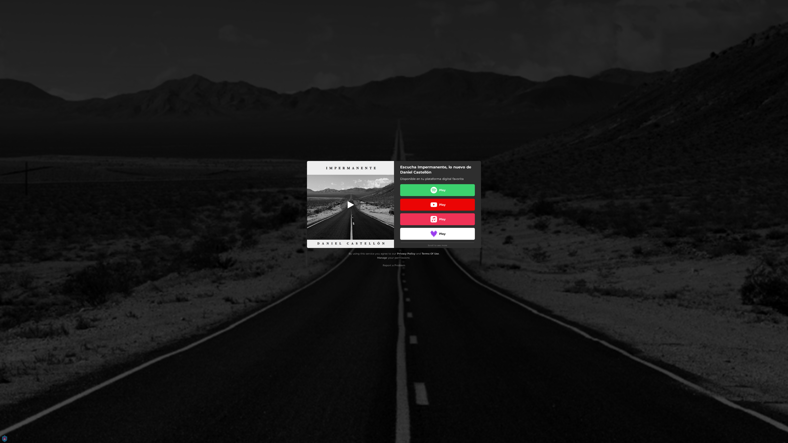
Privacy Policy (406, 253)
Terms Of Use (430, 253)
